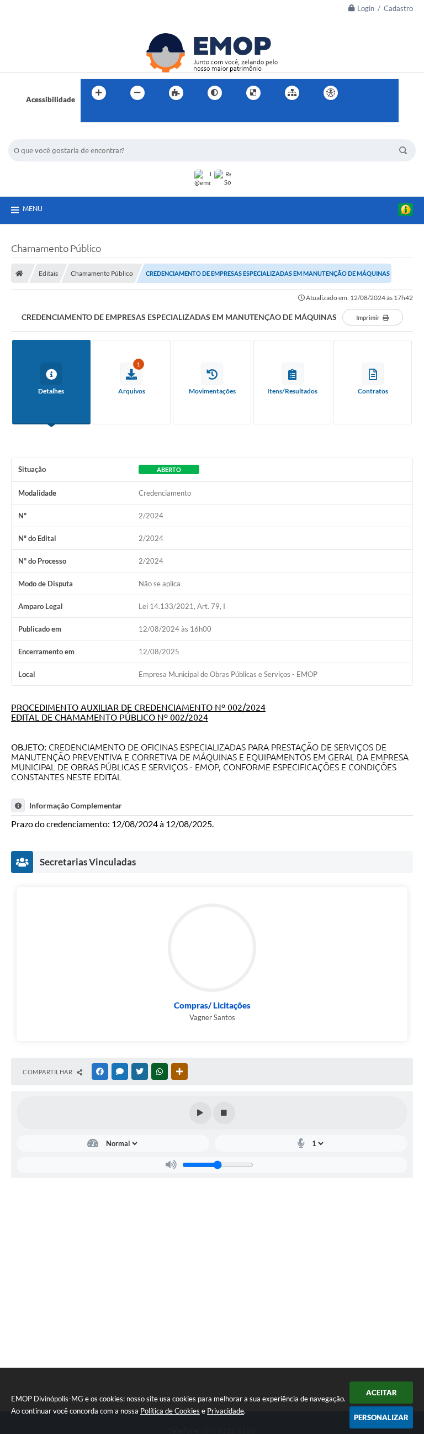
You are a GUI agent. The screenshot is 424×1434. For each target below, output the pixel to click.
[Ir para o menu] (386, 92)
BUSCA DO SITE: (40, 134)
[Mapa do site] (292, 93)
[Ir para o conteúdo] (362, 92)
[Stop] (224, 1113)
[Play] (200, 1113)
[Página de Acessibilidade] (330, 93)
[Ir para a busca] (92, 115)
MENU (33, 208)
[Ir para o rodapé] (116, 115)
